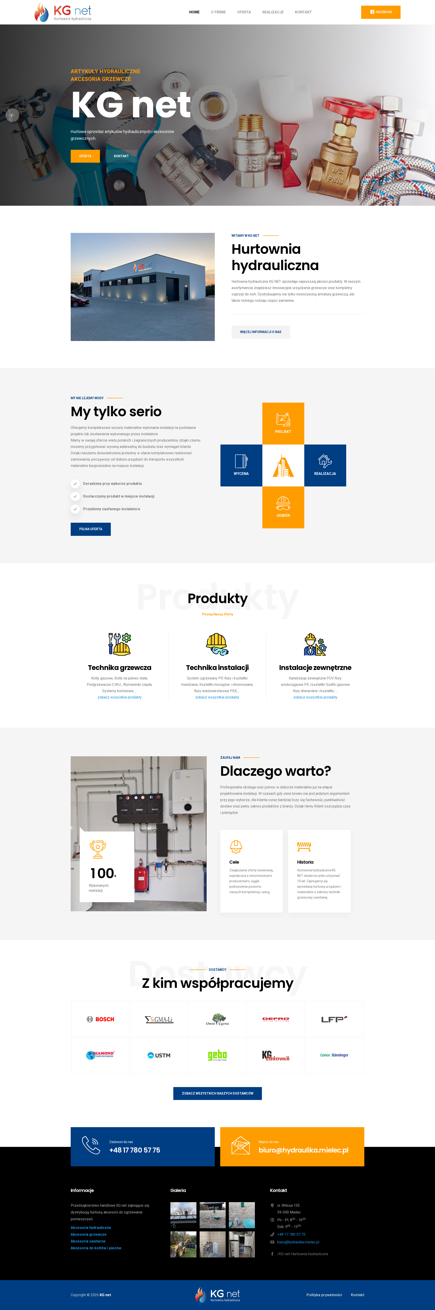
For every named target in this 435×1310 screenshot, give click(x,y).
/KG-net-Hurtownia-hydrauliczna (302, 1254)
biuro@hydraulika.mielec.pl (303, 1150)
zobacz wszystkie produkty (120, 697)
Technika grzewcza (119, 668)
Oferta (244, 12)
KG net (105, 1295)
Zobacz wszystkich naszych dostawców (217, 1093)
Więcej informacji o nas (260, 332)
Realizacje (273, 12)
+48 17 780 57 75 (134, 1150)
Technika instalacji (217, 668)
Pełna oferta (90, 529)
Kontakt (303, 12)
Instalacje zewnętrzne (315, 668)
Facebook (383, 12)
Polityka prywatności (324, 1295)
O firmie (218, 12)
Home (194, 12)
